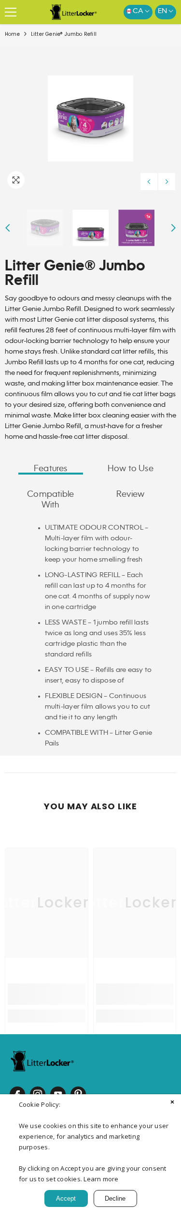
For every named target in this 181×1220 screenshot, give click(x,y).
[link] (46, 994)
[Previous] (148, 181)
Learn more (101, 1179)
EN (163, 11)
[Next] (166, 181)
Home (12, 34)
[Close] (172, 1103)
